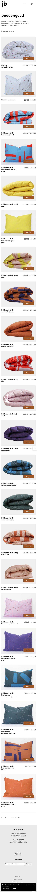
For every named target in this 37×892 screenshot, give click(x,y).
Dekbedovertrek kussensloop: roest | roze (8, 804)
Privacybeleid (17, 879)
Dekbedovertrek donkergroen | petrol (8, 484)
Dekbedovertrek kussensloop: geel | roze (8, 240)
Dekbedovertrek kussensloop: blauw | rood (8, 169)
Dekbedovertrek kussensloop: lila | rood (9, 623)
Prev (12, 817)
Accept (14, 888)
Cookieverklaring (17, 882)
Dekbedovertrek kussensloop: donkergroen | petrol (8, 695)
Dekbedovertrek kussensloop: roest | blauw (8, 768)
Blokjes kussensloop (8, 100)
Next (18, 817)
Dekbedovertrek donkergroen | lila (7, 519)
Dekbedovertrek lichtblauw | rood (7, 134)
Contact (17, 876)
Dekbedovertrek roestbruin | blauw (7, 311)
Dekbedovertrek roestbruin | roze (7, 345)
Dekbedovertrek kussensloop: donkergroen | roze (8, 731)
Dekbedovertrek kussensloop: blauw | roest (8, 658)
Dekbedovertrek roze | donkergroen (9, 588)
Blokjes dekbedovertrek (7, 66)
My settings (6, 888)
